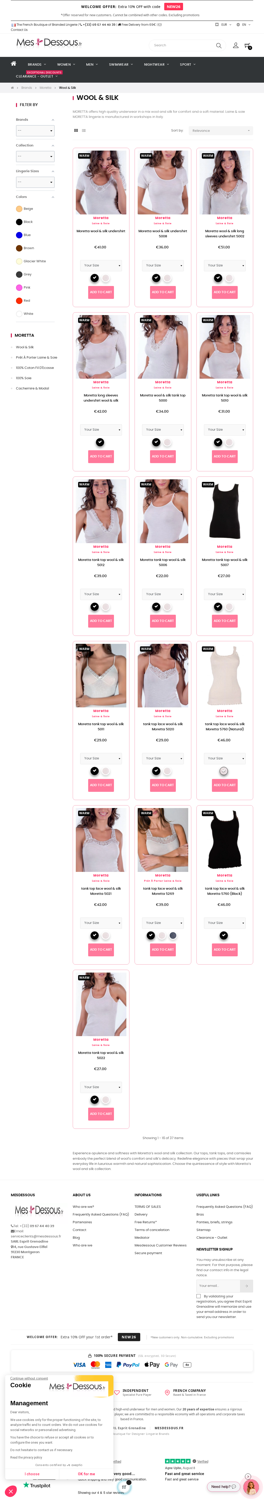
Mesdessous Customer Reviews (161, 1245)
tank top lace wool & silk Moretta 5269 (163, 891)
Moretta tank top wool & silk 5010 (225, 398)
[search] (219, 45)
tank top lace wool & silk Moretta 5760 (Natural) (225, 727)
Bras (200, 1214)
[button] (11, 1491)
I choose (32, 1474)
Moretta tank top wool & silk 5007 (225, 562)
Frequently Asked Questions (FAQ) (101, 1214)
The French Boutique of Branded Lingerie (46, 24)
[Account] (236, 45)
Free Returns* (146, 1222)
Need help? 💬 (223, 1486)
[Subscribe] (246, 1286)
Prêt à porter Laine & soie (36, 357)
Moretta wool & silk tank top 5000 (163, 398)
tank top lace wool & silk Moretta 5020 (163, 727)
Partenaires (82, 1222)
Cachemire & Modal (32, 388)
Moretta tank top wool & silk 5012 (101, 562)
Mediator (142, 1237)
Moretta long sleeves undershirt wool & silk (101, 398)
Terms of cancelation (152, 1230)
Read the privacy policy (26, 1457)
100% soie (23, 378)
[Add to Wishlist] (117, 160)
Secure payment (148, 1253)
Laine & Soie (101, 223)
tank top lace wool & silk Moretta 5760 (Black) (225, 891)
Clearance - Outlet (211, 1237)
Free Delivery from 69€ (138, 24)
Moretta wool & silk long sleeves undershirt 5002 (224, 234)
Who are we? (83, 1207)
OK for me (86, 1474)
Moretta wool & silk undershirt (101, 231)
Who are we (82, 1245)
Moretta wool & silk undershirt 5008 (162, 234)
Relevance (222, 130)
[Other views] (187, 154)
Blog (76, 1237)
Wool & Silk (25, 347)
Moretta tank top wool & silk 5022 (101, 1055)
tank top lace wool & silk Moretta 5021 (101, 891)
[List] (83, 131)
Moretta (24, 335)
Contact (79, 1230)
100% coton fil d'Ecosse (35, 368)
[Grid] (76, 131)
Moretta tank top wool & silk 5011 (101, 727)
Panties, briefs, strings (214, 1222)
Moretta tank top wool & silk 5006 (163, 562)
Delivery (141, 1214)
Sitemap (203, 1230)
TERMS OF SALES (148, 1207)
